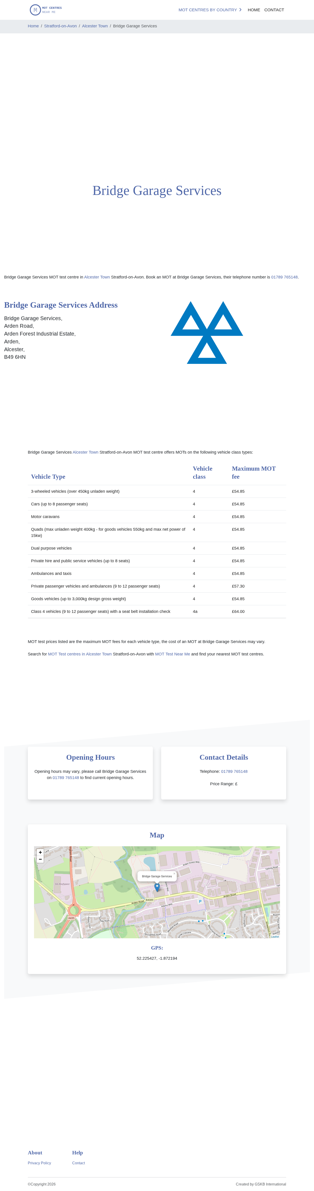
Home (254, 10)
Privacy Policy (39, 1163)
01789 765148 (284, 277)
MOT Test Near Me (172, 654)
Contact (274, 10)
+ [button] (40, 852)
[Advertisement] (26, 107)
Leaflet (275, 936)
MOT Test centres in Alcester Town (80, 654)
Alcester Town (95, 26)
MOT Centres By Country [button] (208, 10)
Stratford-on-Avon (60, 26)
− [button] (40, 859)
